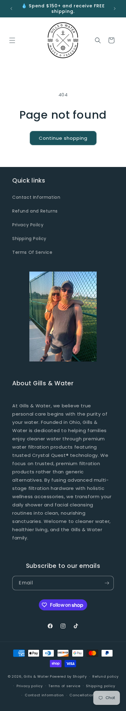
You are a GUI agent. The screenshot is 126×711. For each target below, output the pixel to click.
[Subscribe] (106, 583)
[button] (12, 40)
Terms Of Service (32, 252)
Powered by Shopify (68, 676)
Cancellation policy (88, 695)
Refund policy (105, 676)
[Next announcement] (114, 8)
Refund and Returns (35, 211)
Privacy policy (30, 685)
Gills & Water (36, 676)
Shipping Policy (29, 238)
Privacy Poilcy (27, 225)
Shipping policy (100, 685)
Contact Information (36, 197)
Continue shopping (63, 138)
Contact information (44, 695)
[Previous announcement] (11, 8)
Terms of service (64, 685)
